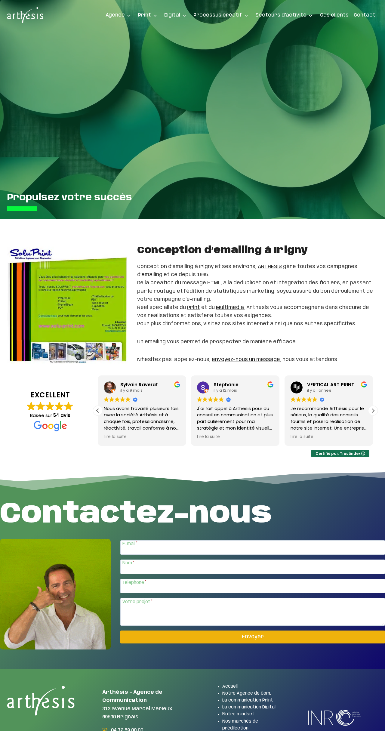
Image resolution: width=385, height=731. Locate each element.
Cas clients (334, 15)
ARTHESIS (270, 266)
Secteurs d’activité (280, 15)
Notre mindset (238, 714)
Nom (128, 563)
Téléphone (134, 583)
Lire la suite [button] (115, 437)
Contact (364, 15)
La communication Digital (249, 707)
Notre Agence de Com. (246, 693)
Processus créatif (217, 15)
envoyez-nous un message (246, 359)
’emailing (151, 274)
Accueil (230, 686)
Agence (115, 15)
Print (144, 15)
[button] (372, 410)
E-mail (129, 544)
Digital (172, 15)
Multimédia (230, 307)
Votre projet (137, 602)
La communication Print (247, 700)
